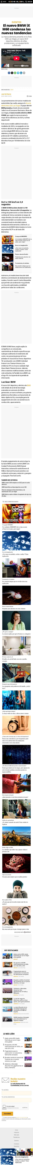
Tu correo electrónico (8, 1097)
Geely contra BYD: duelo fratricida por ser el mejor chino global (21, 955)
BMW (11, 89)
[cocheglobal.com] (16, 1)
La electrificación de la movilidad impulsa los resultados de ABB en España (20, 1009)
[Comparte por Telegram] (18, 73)
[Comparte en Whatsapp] (15, 73)
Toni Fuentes (21, 976)
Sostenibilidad (17, 1022)
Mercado (16, 959)
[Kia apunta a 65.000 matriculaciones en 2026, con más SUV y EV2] (7, 964)
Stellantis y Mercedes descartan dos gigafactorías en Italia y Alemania (21, 991)
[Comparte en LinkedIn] (21, 73)
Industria (16, 976)
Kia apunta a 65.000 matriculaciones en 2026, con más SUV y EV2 (21, 964)
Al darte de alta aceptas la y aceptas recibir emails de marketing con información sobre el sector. (16, 1119)
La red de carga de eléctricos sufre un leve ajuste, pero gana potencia (22, 1000)
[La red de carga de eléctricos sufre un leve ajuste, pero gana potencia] (7, 1000)
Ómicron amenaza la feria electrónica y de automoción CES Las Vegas (13, 490)
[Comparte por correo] (24, 73)
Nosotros (16, 1146)
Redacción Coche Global (23, 1013)
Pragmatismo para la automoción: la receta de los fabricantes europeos (21, 972)
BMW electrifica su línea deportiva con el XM (14, 487)
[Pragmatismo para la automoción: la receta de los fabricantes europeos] (7, 973)
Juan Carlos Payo (21, 967)
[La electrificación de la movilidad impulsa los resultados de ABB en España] (7, 1009)
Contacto (16, 1144)
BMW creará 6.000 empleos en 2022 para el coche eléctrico (16, 483)
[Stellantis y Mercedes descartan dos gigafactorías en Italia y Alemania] (7, 990)
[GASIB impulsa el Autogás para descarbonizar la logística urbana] (7, 1019)
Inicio (16, 1130)
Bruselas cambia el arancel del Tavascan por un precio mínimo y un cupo (22, 981)
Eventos (16, 1140)
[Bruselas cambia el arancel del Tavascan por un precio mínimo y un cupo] (7, 981)
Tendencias (16, 1003)
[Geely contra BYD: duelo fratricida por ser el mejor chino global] (7, 956)
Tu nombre (5, 1090)
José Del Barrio (6, 94)
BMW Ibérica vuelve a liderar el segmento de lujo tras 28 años (16, 495)
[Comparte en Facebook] (9, 73)
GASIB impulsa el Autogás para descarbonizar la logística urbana (21, 1018)
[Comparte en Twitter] (12, 73)
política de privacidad (22, 1117)
